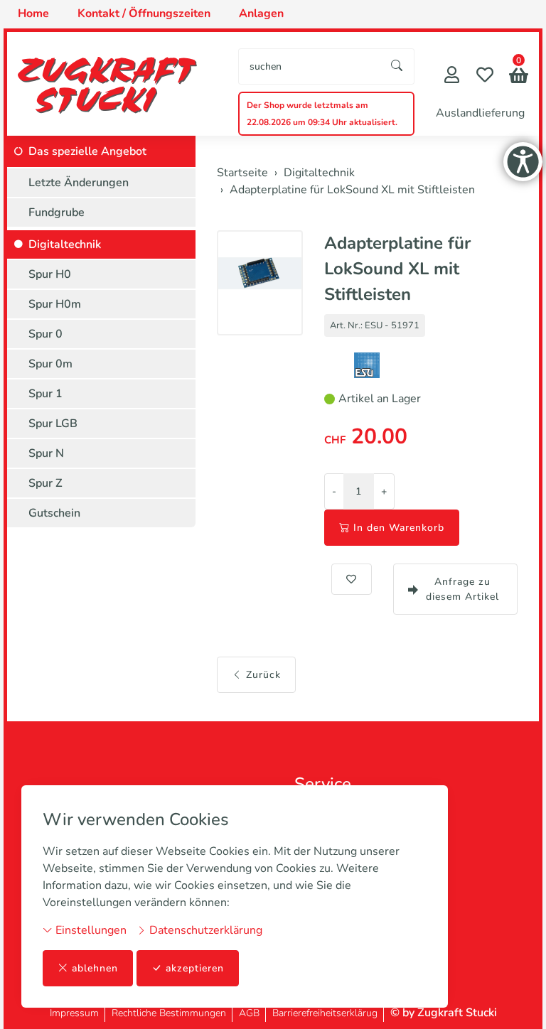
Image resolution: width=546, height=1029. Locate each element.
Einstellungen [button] (90, 930)
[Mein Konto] (451, 76)
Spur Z (45, 483)
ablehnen (95, 968)
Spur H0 (49, 274)
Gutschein (54, 513)
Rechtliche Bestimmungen (169, 1013)
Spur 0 (45, 334)
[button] (518, 77)
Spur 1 (45, 394)
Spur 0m (50, 364)
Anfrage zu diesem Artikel (462, 589)
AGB (249, 1013)
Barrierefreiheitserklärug (325, 1013)
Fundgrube (56, 212)
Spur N (46, 453)
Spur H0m (54, 304)
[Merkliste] (484, 76)
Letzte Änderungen (78, 182)
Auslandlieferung (480, 113)
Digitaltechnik (64, 244)
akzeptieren (195, 968)
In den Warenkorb (398, 527)
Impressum (74, 1013)
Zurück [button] (263, 674)
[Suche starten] (397, 66)
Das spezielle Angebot (87, 151)
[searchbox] (309, 66)
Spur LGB (52, 423)
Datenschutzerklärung (204, 930)
